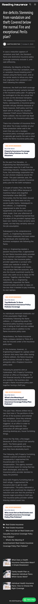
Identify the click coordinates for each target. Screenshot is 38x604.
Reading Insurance (15, 4)
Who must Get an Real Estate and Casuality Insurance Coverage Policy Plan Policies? (19, 515)
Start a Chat (30, 599)
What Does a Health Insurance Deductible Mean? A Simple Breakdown (23, 562)
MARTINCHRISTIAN (13, 44)
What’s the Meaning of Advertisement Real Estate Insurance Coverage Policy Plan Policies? (18, 400)
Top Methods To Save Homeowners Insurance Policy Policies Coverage (18, 304)
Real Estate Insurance (14, 525)
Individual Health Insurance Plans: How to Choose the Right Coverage (23, 585)
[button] (30, 4)
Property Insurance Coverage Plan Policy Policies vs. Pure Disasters (17, 153)
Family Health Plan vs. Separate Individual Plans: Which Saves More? (22, 574)
